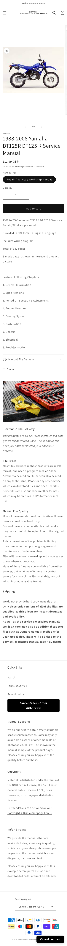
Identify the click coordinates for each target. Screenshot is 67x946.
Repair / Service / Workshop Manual (29, 179)
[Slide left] (25, 127)
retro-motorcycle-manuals (28, 939)
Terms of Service (17, 685)
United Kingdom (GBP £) (32, 906)
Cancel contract (50, 939)
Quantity (7, 187)
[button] (5, 13)
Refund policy (15, 694)
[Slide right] (42, 127)
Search (11, 677)
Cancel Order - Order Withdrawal (33, 705)
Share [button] (10, 369)
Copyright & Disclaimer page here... (29, 813)
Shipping (19, 166)
